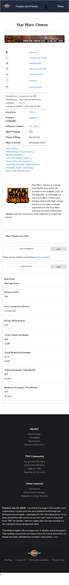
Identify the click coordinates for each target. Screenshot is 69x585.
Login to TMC (34, 468)
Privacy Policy (58, 560)
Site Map (8, 560)
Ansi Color (11, 148)
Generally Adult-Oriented (19, 167)
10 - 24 (32, 126)
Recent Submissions (34, 444)
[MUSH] (22, 103)
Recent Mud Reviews (34, 461)
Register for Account (34, 472)
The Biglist (34, 437)
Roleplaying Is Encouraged (19, 151)
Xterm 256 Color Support (18, 161)
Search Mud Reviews (34, 465)
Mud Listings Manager (34, 492)
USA (31, 112)
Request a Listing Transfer (34, 495)
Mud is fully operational (17, 170)
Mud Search (34, 441)
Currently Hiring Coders (18, 158)
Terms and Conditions (38, 560)
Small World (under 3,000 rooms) (22, 164)
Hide (58, 249)
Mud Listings (34, 434)
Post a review (43, 257)
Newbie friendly (14, 154)
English (33, 117)
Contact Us (20, 560)
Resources (34, 489)
